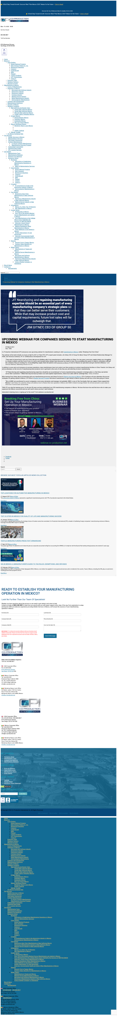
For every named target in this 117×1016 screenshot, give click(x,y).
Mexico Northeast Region (18, 124)
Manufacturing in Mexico (11, 85)
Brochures (14, 160)
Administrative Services (15, 139)
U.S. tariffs (34, 361)
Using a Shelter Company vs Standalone (26, 980)
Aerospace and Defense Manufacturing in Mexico (22, 256)
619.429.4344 (7, 990)
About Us (7, 61)
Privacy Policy (8, 782)
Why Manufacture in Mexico (23, 208)
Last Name (47, 612)
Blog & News (8, 265)
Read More (4, 500)
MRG (12, 72)
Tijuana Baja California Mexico (23, 109)
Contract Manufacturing (15, 142)
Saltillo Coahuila (19, 130)
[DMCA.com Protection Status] (6, 787)
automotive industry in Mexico (11, 498)
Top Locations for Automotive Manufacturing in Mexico (25, 493)
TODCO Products (16, 75)
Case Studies (12, 62)
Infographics (15, 205)
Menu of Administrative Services (25, 166)
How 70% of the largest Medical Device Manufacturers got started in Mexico (24, 215)
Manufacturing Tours (14, 153)
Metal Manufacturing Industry (20, 98)
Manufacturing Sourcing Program (21, 145)
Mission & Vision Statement (12, 783)
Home (6, 59)
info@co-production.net (8, 695)
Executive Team (12, 80)
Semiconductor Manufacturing (20, 100)
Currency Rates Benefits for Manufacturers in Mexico (23, 245)
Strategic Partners (13, 82)
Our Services (8, 135)
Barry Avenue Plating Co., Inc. (19, 66)
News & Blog (14, 496)
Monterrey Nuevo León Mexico (23, 126)
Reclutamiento (12, 268)
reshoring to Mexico (63, 363)
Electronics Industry (18, 93)
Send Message (50, 636)
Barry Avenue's (19, 171)
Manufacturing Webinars (15, 155)
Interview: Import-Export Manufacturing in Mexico (22, 224)
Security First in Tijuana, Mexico (24, 242)
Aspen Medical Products (18, 64)
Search (3, 273)
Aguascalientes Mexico (21, 117)
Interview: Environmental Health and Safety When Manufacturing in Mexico (24, 237)
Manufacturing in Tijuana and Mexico (25, 974)
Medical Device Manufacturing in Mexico (26, 975)
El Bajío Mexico (15, 116)
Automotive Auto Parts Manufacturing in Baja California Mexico (23, 195)
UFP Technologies (16, 77)
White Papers (15, 247)
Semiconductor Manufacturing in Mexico (26, 940)
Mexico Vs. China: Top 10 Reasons (25, 207)
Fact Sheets (14, 192)
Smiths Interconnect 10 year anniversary (26, 964)
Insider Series (15, 210)
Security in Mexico (13, 105)
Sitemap (6, 780)
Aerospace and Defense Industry (21, 90)
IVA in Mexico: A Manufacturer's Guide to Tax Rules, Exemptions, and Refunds (34, 564)
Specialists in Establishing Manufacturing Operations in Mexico (22, 163)
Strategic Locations (13, 106)
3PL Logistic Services (15, 150)
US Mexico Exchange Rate (15, 134)
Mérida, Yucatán (15, 132)
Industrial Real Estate (14, 148)
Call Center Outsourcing (15, 140)
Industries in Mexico (14, 88)
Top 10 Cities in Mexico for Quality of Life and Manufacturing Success (31, 516)
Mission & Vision (13, 83)
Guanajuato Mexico (20, 121)
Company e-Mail (6, 625)
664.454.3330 (7, 998)
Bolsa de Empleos (9, 768)
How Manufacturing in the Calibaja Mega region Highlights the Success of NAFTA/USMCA (24, 219)
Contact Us (7, 267)
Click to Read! (59, 4)
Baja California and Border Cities (20, 108)
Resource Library (13, 158)
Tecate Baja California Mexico (23, 111)
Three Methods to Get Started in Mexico (26, 963)
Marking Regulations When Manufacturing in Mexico (22, 227)
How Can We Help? (49, 625)
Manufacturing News (10, 772)
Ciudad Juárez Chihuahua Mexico (24, 114)
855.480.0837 (16, 990)
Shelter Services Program (41, 378)
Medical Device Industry (19, 96)
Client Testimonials (10, 770)
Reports (13, 241)
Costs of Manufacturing (15, 87)
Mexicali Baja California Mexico (23, 113)
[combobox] (12, 273)
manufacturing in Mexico (71, 352)
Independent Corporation (15, 147)
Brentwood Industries (17, 67)
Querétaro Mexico (19, 119)
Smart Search (8, 773)
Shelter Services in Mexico (16, 137)
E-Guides (13, 184)
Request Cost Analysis (15, 156)
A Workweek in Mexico (22, 212)
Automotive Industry (18, 92)
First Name (5, 612)
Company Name (6, 619)
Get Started (7, 152)
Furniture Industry (17, 95)
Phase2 (13, 74)
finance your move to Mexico (72, 376)
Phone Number (48, 619)
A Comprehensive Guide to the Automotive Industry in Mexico (23, 186)
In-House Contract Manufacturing (21, 143)
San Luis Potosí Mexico (21, 122)
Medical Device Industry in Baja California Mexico (24, 202)
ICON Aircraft (15, 70)
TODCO (17, 181)
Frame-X (13, 79)
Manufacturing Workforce (15, 103)
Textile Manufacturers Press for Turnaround (21, 541)
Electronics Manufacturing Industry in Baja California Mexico (25, 199)
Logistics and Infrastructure (16, 101)
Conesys (13, 69)
